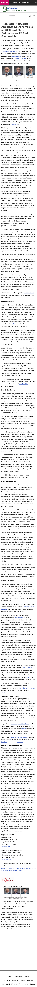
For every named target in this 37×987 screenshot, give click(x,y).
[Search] (25, 16)
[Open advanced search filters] (30, 16)
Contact (32, 984)
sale (13, 324)
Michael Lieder (29, 293)
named (23, 729)
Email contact (6, 846)
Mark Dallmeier (21, 58)
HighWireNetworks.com (27, 688)
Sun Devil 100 (23, 384)
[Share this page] (34, 15)
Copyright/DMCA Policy (9, 984)
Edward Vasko (16, 56)
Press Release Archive (21, 976)
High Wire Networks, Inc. (9, 51)
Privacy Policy (23, 984)
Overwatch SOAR (20, 617)
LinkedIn (20, 742)
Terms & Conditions (26, 980)
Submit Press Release (11, 980)
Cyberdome (14, 124)
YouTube (4, 693)
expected (28, 677)
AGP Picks (4, 2)
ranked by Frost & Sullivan (20, 724)
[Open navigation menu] (3, 15)
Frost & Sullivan (27, 668)
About (10, 976)
